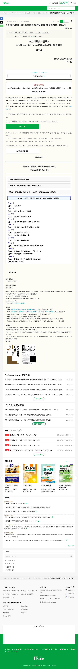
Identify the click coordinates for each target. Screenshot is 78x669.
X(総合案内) (71, 590)
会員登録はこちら (22, 151)
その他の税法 (6, 616)
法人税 (45, 13)
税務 (34, 13)
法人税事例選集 (46, 485)
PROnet (5, 13)
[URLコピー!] (1, 27)
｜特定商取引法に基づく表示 (49, 649)
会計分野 (23, 613)
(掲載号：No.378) (23, 21)
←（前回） (34, 72)
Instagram (71, 597)
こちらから (30, 36)
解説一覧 (45, 32)
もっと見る (39, 399)
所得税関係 (6, 606)
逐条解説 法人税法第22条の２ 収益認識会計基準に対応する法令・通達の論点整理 (32, 312)
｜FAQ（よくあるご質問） (10, 651)
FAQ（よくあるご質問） (28, 594)
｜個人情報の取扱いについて (31, 649)
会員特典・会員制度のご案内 (11, 591)
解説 (39, 13)
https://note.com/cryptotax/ (17, 303)
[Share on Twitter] (1, 23)
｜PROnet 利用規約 (16, 649)
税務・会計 (27, 13)
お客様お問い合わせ (8, 597)
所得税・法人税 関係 (8, 609)
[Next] (75, 478)
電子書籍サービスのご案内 (10, 594)
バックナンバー (11, 564)
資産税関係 (24, 609)
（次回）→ (44, 72)
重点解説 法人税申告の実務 (11, 486)
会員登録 (55, 3)
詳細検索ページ (11, 561)
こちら (43, 76)
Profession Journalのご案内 (29, 591)
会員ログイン (64, 3)
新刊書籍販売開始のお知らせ (48, 595)
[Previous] (3, 478)
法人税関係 (24, 606)
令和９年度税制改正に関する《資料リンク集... (52, 591)
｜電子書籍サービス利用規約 (66, 649)
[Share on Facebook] (1, 19)
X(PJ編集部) (71, 593)
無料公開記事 (10, 570)
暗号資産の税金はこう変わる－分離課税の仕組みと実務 (25, 309)
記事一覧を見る (39, 424)
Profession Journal (15, 13)
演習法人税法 (27, 485)
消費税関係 (6, 613)
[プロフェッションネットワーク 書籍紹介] (13, 364)
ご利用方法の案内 (9, 587)
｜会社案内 (6, 649)
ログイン (22, 126)
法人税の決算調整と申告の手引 (65, 486)
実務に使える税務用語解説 (12, 602)
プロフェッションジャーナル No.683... (50, 599)
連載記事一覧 (10, 567)
